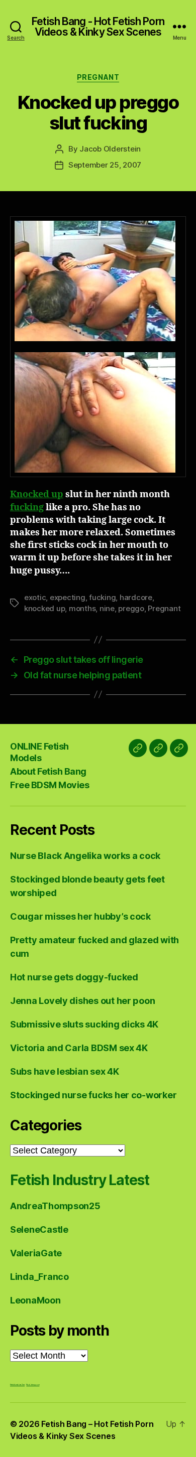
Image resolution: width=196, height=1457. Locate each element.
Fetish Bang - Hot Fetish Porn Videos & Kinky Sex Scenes (98, 26)
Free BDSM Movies (49, 785)
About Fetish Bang (48, 771)
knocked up (44, 608)
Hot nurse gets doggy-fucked (74, 977)
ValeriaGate (36, 1253)
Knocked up (36, 494)
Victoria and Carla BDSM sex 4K (79, 1048)
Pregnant (98, 77)
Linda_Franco (39, 1276)
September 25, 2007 (104, 165)
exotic (35, 597)
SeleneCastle (39, 1229)
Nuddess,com (32, 1384)
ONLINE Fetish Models (39, 752)
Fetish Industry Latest (79, 1180)
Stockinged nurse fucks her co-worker (93, 1095)
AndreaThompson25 (55, 1206)
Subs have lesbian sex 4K (64, 1071)
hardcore (136, 597)
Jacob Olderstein (110, 149)
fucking (27, 507)
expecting (67, 597)
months (82, 608)
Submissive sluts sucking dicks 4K (84, 1024)
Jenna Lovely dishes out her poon (82, 1000)
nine (107, 608)
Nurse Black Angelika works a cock (85, 855)
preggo (131, 608)
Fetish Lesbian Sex (17, 1384)
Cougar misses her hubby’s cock (80, 916)
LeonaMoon (35, 1300)
